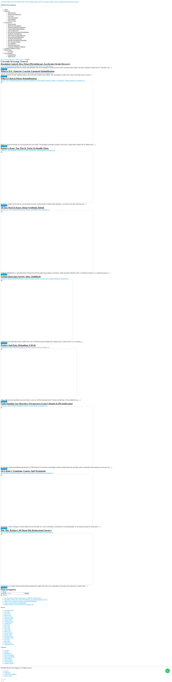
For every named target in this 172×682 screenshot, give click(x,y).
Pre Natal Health (40, 80)
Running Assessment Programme (17, 40)
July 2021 (7, 639)
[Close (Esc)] (1, 679)
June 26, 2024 (5, 73)
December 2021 (8, 636)
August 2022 (8, 623)
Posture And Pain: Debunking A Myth (18, 345)
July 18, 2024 (4, 66)
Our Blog (10, 51)
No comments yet (48, 66)
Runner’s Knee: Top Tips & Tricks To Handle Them (25, 148)
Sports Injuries (12, 24)
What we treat (12, 21)
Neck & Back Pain (13, 30)
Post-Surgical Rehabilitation (16, 37)
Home (6, 9)
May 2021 (7, 641)
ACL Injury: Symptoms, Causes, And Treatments (23, 471)
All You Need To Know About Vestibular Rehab (22, 207)
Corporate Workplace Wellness (16, 47)
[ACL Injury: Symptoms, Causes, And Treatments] (46, 525)
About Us (7, 11)
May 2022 (7, 628)
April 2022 (7, 630)
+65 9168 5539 (19, 2)
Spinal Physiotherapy (14, 45)
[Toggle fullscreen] (3, 679)
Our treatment (12, 19)
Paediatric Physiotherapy (15, 34)
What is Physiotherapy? (14, 14)
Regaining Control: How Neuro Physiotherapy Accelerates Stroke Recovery (35, 64)
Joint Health (30, 66)
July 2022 (7, 625)
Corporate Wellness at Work (12, 48)
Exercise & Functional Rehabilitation (18, 32)
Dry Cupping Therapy (14, 42)
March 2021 (7, 642)
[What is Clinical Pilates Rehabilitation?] (46, 143)
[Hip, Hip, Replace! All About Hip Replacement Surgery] (46, 584)
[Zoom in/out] (5, 679)
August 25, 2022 (5, 405)
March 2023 (7, 615)
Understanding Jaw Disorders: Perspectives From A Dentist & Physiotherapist (37, 403)
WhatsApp (7, 672)
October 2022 (8, 620)
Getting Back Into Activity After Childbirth (21, 276)
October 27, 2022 (6, 278)
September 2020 (9, 644)
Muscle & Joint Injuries (14, 25)
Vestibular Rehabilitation (15, 38)
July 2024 (7, 612)
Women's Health (69, 80)
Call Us (6, 671)
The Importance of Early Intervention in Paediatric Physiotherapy (22, 598)
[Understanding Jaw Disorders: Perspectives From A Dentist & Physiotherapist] (46, 465)
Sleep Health (8, 658)
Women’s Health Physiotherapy (17, 27)
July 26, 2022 (4, 473)
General (24, 66)
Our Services (8, 22)
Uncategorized (60, 80)
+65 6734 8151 (6, 2)
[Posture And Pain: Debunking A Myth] (39, 398)
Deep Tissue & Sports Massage (17, 35)
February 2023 (8, 617)
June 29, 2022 (5, 532)
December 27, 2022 (6, 209)
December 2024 (8, 610)
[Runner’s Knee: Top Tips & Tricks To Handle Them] (46, 202)
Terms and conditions (10, 674)
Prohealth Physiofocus (15, 66)
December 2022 (8, 618)
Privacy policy (8, 676)
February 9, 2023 (5, 150)
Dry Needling (12, 43)
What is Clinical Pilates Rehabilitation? (19, 78)
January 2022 (8, 634)
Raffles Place (11, 56)
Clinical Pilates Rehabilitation (16, 29)
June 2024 (7, 613)
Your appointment (13, 17)
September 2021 (9, 638)
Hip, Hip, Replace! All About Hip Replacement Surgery (26, 530)
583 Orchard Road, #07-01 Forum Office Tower (41, 2)
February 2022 (8, 633)
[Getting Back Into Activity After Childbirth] (37, 340)
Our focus (11, 16)
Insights (6, 652)
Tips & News (8, 50)
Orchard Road (12, 55)
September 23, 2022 (6, 347)
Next (4, 591)
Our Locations (8, 53)
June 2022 (7, 626)
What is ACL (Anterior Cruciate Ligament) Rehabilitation (27, 71)
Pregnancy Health (50, 80)
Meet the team (12, 13)
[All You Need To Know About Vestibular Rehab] (46, 271)
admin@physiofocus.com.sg (69, 2)
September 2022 (9, 621)
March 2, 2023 (5, 80)
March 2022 (7, 631)
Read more (4, 69)
